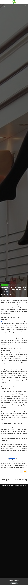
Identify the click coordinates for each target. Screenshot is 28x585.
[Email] (25, 471)
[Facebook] (21, 471)
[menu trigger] (3, 2)
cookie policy (16, 580)
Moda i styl (4, 284)
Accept (14, 583)
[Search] (25, 2)
